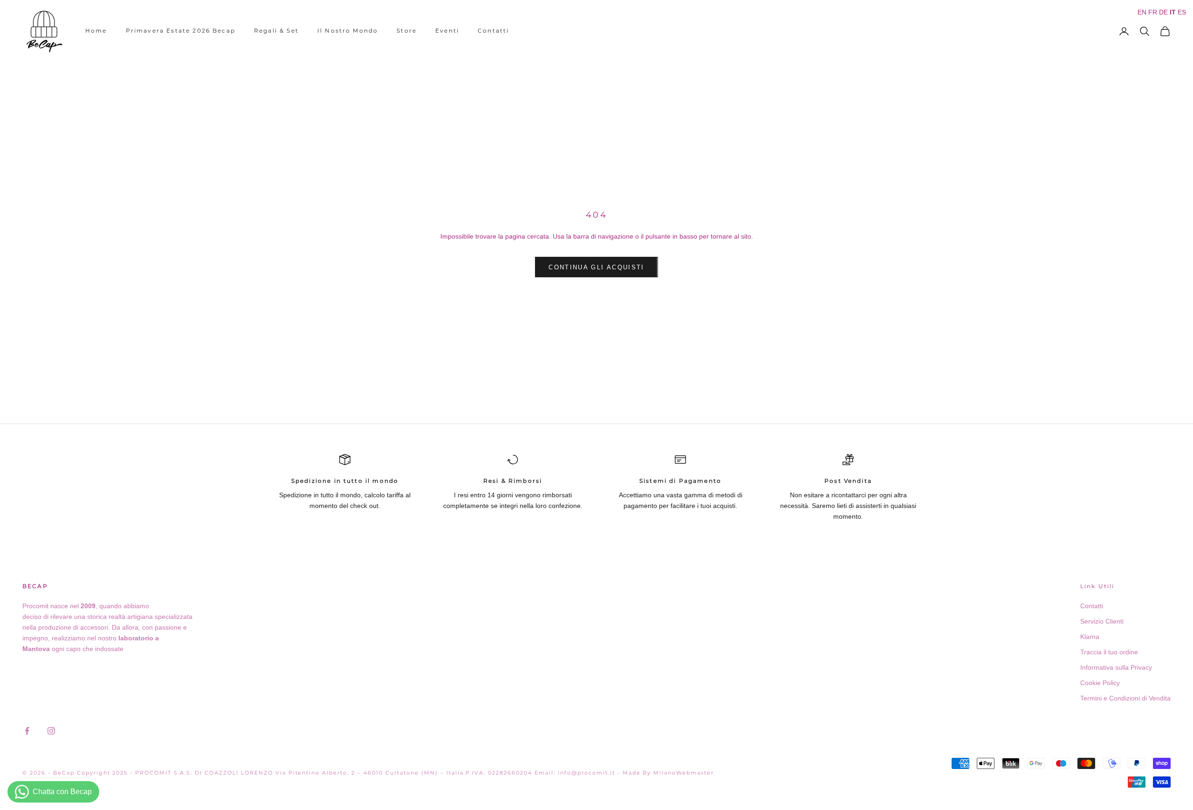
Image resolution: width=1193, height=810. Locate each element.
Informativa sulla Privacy (1116, 667)
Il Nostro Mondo (347, 30)
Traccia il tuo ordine (1109, 652)
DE (1163, 12)
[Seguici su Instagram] (51, 730)
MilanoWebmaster (683, 772)
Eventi (447, 30)
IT (1173, 12)
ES (1182, 12)
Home (96, 30)
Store (407, 30)
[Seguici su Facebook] (27, 730)
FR (1152, 12)
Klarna (1089, 636)
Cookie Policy (1100, 682)
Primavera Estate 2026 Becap (180, 30)
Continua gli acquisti (596, 267)
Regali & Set (276, 30)
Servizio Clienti (1102, 621)
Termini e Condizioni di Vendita (1125, 698)
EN (1142, 12)
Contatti (493, 30)
